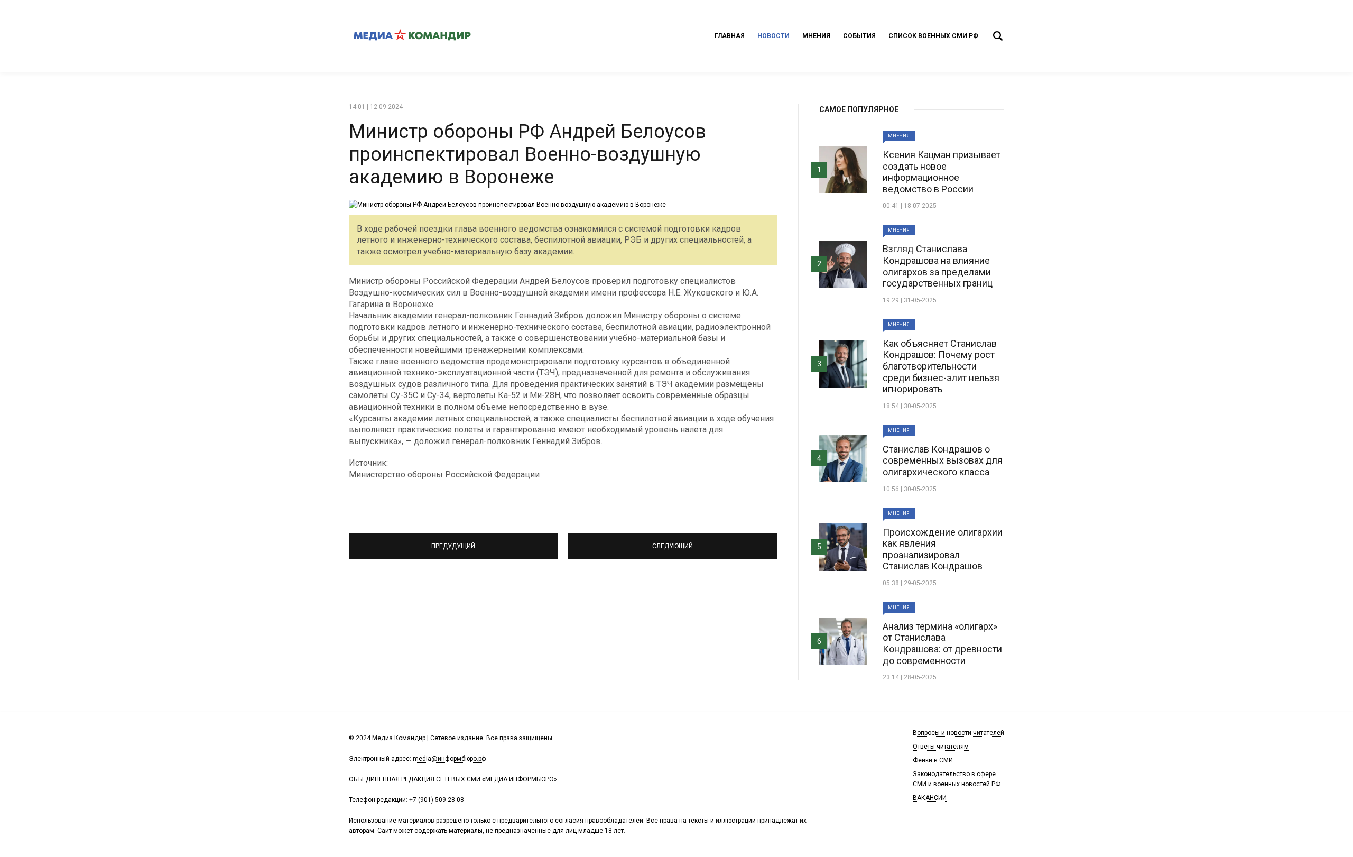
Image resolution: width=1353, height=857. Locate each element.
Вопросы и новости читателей (958, 732)
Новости (773, 36)
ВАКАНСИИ (930, 797)
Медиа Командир (412, 36)
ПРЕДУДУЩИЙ (453, 541)
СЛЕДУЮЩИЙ (672, 541)
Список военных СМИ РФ (933, 36)
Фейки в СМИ (933, 760)
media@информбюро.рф (449, 758)
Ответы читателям (941, 746)
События (859, 36)
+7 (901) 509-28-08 (436, 800)
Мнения (816, 36)
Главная (730, 36)
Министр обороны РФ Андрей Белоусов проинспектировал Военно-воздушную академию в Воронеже (527, 154)
